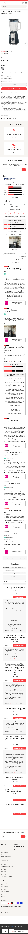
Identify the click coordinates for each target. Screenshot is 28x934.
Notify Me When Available (14, 88)
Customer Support (4, 883)
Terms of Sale (3, 858)
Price (2, 57)
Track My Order (4, 893)
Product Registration (5, 891)
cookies (12, 926)
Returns (2, 894)
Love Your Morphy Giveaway (6, 876)
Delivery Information (5, 863)
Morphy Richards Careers (6, 856)
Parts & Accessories (5, 888)
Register (14, 152)
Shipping (2, 81)
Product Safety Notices (5, 889)
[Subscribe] (24, 169)
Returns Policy (3, 864)
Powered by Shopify (5, 912)
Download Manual (4, 115)
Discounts (3, 873)
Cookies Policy (4, 869)
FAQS (2, 884)
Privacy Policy (3, 868)
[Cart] (23, 3)
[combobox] (14, 6)
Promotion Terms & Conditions (7, 866)
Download (14, 137)
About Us (3, 854)
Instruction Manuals (4, 886)
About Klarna (3, 871)
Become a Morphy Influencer (6, 874)
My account (3, 896)
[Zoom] (26, 44)
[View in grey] (2, 68)
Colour (3, 65)
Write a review (16, 51)
